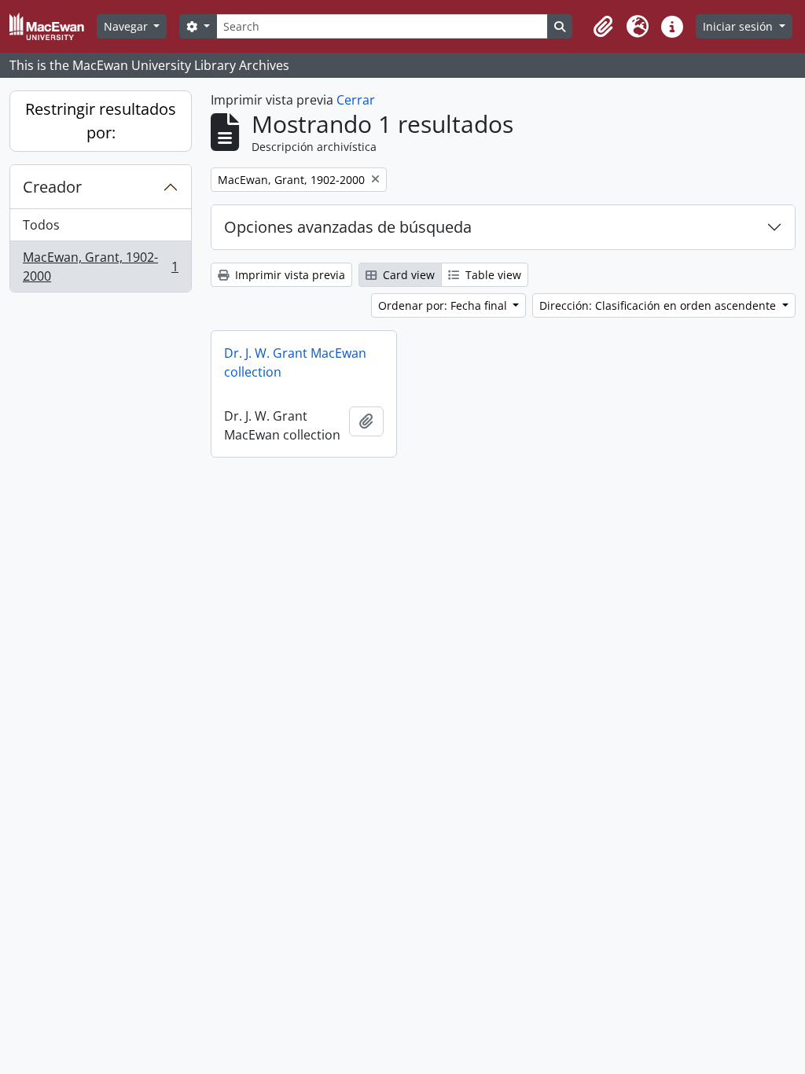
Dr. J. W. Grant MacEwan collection (295, 362)
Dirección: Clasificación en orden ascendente (659, 305)
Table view (491, 274)
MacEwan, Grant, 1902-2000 (100, 266)
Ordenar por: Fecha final (444, 305)
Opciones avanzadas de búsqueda (348, 226)
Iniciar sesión (739, 26)
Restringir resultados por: (100, 120)
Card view (407, 274)
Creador (52, 186)
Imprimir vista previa (288, 274)
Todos (41, 225)
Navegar (127, 26)
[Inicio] (53, 26)
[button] (603, 26)
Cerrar (355, 100)
